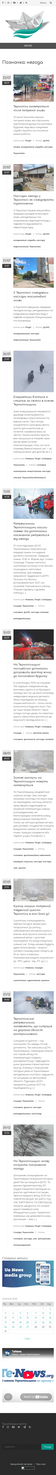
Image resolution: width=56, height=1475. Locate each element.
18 (13, 1322)
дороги (28, 1107)
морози (28, 861)
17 (6, 1322)
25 (13, 1327)
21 (36, 1322)
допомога (29, 739)
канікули (18, 861)
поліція (49, 739)
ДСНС (46, 140)
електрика (19, 471)
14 (36, 1317)
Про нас (41, 1464)
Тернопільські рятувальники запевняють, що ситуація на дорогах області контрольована (32, 1026)
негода (48, 147)
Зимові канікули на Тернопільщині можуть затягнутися (30, 781)
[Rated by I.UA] (28, 1468)
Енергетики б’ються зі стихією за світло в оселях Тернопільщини (33, 400)
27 (27, 1327)
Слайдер (47, 458)
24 (5, 1327)
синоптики (19, 980)
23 (50, 1322)
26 (20, 1327)
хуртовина (33, 980)
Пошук (47, 1446)
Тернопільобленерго (34, 477)
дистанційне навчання (37, 855)
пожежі (44, 612)
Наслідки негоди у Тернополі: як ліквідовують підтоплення (33, 199)
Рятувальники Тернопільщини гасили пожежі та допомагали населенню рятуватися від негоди (31, 531)
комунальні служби (32, 147)
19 (20, 1322)
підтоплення (21, 246)
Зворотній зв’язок (21, 1464)
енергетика (34, 471)
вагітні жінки (41, 733)
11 (13, 1317)
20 (27, 1322)
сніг (15, 868)
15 (43, 1317)
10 (5, 1317)
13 (28, 1317)
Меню (43, 3)
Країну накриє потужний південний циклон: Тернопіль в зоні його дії (32, 910)
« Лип (27, 1338)
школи (22, 868)
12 (20, 1317)
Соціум (17, 606)
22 (43, 1322)
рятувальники (21, 618)
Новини (29, 458)
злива (16, 147)
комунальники (21, 333)
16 (50, 1317)
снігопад (36, 1113)
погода (47, 861)
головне (41, 465)
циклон (45, 980)
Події (28, 140)
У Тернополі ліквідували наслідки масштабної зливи (30, 296)
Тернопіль (19, 153)
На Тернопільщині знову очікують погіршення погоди (31, 1165)
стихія (17, 477)
